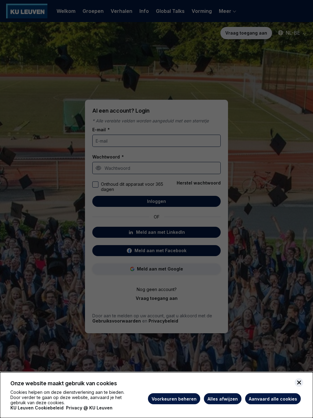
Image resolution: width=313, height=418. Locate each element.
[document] (156, 395)
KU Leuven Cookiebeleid (37, 407)
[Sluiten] (299, 382)
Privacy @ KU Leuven (89, 407)
